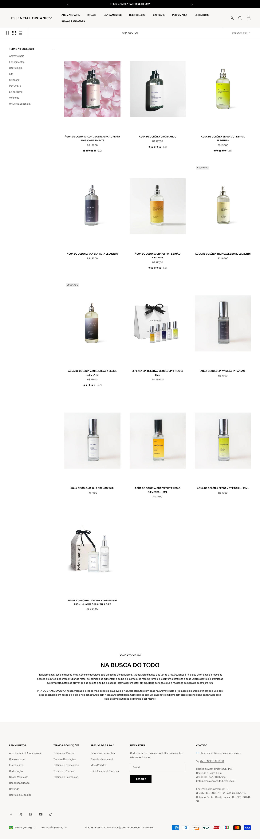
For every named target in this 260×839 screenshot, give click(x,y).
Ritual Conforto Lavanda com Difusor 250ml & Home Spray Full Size (92, 602)
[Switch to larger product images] (7, 33)
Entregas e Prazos (63, 753)
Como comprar (17, 759)
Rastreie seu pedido (20, 794)
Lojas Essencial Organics (105, 771)
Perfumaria (179, 15)
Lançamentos (113, 15)
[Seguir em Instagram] (31, 814)
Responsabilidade (19, 783)
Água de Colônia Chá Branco (157, 136)
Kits (11, 74)
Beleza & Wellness (73, 20)
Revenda (14, 789)
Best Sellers (137, 15)
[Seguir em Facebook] (11, 814)
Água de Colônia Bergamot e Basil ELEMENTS (223, 138)
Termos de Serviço (63, 771)
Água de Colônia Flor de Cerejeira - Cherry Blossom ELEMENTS (92, 138)
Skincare (159, 15)
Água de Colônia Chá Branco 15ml (92, 488)
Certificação (16, 771)
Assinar (141, 779)
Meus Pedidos (98, 765)
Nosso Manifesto (18, 777)
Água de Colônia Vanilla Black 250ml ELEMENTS (92, 372)
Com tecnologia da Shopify (137, 827)
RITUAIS (91, 15)
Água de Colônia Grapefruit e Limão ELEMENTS (157, 255)
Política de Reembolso (65, 777)
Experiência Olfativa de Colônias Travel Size (157, 372)
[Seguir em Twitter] (21, 814)
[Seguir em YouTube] (41, 814)
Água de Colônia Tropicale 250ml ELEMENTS (223, 253)
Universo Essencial (19, 103)
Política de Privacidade (66, 765)
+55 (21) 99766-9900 (212, 761)
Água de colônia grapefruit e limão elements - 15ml (157, 490)
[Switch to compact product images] (20, 33)
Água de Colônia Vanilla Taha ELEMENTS (92, 253)
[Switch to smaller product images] (14, 33)
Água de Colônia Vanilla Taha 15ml (222, 371)
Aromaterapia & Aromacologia (25, 753)
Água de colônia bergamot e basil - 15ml (223, 488)
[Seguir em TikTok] (51, 814)
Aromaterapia (70, 15)
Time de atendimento (102, 759)
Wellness (14, 97)
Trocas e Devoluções (64, 759)
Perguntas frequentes (103, 753)
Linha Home (202, 15)
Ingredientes (16, 765)
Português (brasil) (52, 827)
